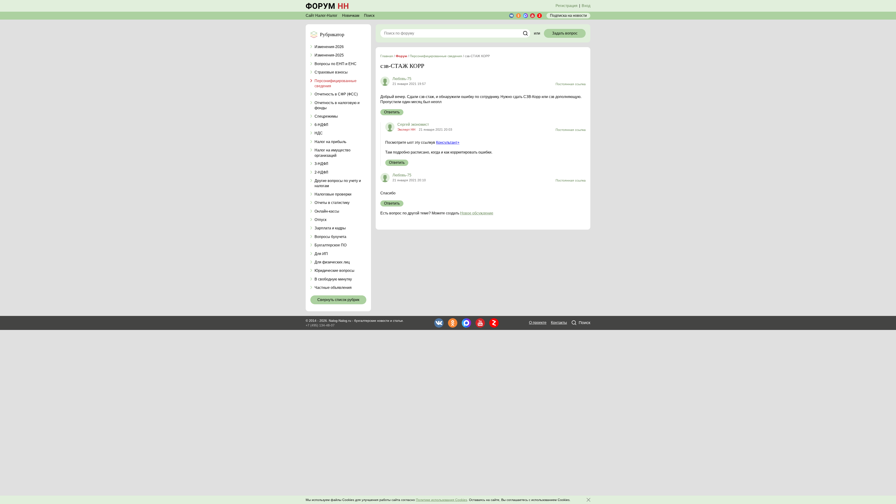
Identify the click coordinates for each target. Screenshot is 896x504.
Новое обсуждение (476, 213)
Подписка (568, 16)
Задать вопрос (565, 33)
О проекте (537, 323)
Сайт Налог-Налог (321, 16)
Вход (586, 6)
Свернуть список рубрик (338, 300)
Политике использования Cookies (441, 500)
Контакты (559, 323)
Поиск (369, 16)
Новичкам (350, 16)
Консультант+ (447, 142)
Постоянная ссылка (571, 84)
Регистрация (567, 6)
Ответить (392, 112)
